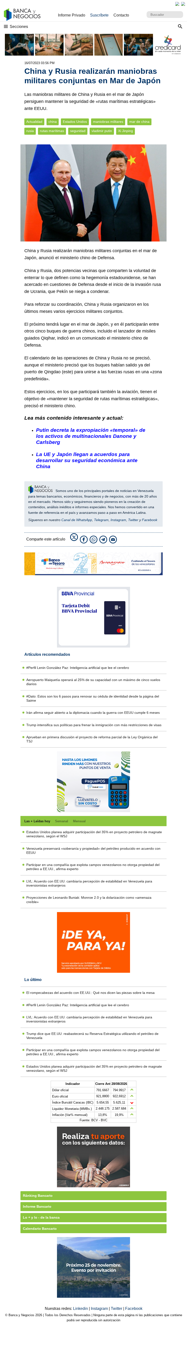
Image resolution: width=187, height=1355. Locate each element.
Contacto (121, 15)
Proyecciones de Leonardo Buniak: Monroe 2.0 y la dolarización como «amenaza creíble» (88, 900)
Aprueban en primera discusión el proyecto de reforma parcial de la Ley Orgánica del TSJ (92, 739)
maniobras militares (108, 122)
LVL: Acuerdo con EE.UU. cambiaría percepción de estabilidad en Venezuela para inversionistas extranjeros (89, 883)
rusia (30, 131)
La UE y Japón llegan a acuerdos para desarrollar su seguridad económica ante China (87, 460)
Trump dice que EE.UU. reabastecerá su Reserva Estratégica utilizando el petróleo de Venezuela (92, 1036)
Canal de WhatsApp (76, 520)
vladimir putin (102, 131)
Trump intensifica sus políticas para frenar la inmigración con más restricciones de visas (93, 725)
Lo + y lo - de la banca (41, 1217)
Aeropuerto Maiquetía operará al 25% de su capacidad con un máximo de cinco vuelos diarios (93, 682)
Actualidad (34, 122)
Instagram (118, 520)
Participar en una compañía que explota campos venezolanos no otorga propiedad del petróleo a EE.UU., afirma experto (92, 867)
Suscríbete (99, 15)
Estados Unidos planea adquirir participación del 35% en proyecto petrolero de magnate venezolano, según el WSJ (94, 834)
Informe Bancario (37, 1206)
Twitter (133, 520)
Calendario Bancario (40, 1228)
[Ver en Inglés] (177, 4)
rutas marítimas (52, 131)
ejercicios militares (84, 311)
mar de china (139, 122)
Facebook (149, 520)
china (52, 122)
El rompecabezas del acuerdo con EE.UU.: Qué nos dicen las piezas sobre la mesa (90, 993)
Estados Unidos (75, 122)
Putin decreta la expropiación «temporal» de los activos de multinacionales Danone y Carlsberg (90, 436)
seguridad (77, 131)
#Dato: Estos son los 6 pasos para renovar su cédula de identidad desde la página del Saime (92, 698)
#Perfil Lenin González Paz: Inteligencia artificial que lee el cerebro (77, 668)
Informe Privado (71, 15)
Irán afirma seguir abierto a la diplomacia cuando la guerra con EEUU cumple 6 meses (93, 713)
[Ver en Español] (183, 4)
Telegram (101, 520)
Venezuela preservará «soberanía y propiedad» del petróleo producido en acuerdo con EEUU (93, 851)
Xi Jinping (125, 131)
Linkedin (81, 1308)
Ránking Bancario (38, 1195)
